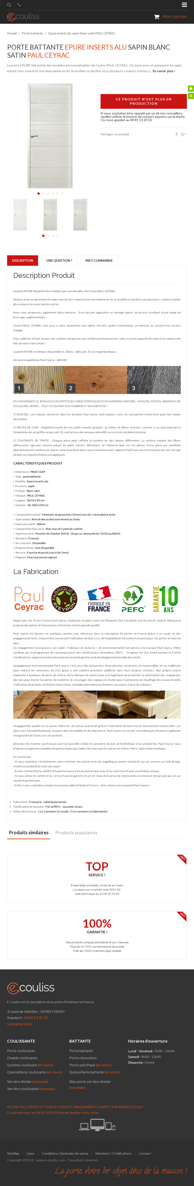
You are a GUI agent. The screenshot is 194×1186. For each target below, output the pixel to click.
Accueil (12, 33)
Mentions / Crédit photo (114, 1153)
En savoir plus (163, 71)
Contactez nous (19, 1024)
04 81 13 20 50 (36, 1017)
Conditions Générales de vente (65, 1153)
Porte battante (32, 33)
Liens (31, 1153)
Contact (145, 1153)
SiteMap (13, 1153)
